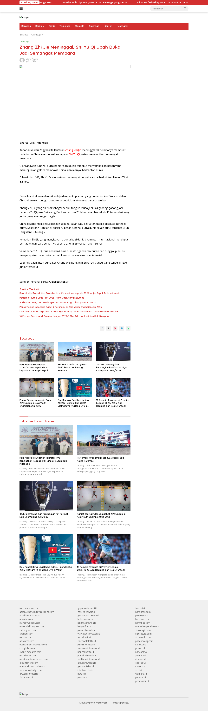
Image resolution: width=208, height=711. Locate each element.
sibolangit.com (143, 630)
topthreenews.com (29, 608)
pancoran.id (141, 651)
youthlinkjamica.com (30, 615)
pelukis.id (140, 648)
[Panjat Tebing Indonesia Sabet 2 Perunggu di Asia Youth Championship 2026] (37, 387)
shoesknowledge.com (31, 670)
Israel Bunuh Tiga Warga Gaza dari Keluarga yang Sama (77, 2)
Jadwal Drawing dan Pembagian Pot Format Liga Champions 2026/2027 (59, 302)
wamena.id (141, 673)
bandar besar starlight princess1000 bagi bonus (160, 43)
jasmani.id (140, 655)
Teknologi (64, 26)
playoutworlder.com (30, 622)
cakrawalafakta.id (87, 641)
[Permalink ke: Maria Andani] (22, 60)
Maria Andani (32, 59)
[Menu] (22, 8)
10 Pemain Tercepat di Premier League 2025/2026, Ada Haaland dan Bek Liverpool (64, 316)
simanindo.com (143, 637)
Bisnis (52, 26)
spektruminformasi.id (89, 659)
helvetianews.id (85, 619)
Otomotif (79, 26)
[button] (185, 8)
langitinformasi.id (86, 626)
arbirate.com (26, 619)
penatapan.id (142, 681)
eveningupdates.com (30, 651)
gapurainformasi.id (87, 608)
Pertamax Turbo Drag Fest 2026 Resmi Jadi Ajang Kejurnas (52, 297)
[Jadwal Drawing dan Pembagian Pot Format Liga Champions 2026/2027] (113, 352)
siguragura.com (143, 633)
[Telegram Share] (121, 328)
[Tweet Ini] (108, 328)
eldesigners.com (28, 630)
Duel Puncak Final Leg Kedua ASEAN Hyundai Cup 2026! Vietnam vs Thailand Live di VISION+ (69, 311)
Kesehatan (122, 26)
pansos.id (82, 677)
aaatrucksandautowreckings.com (37, 611)
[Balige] (24, 17)
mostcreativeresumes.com (34, 659)
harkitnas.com (142, 622)
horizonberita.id (86, 651)
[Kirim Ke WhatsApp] (128, 328)
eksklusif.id (141, 662)
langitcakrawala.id (87, 622)
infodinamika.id (85, 670)
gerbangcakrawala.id (88, 615)
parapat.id (140, 677)
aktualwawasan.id (87, 662)
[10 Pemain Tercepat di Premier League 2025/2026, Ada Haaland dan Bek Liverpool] (113, 387)
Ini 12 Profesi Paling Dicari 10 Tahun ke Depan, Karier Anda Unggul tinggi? (161, 2)
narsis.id (82, 673)
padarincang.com (144, 641)
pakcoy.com (141, 615)
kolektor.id (140, 644)
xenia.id (139, 670)
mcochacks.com (28, 655)
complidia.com (27, 648)
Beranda (26, 26)
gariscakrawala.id (86, 611)
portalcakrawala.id (87, 655)
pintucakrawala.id (87, 630)
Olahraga (94, 26)
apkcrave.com (27, 641)
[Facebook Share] (102, 328)
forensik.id (140, 608)
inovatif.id (140, 666)
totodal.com (26, 637)
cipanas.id (140, 659)
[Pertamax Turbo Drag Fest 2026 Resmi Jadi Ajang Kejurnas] (75, 352)
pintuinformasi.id (86, 644)
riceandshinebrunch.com (32, 666)
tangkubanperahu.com (147, 626)
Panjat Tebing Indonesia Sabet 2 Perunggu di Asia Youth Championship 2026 (61, 307)
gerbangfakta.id (86, 666)
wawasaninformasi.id (89, 648)
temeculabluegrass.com (32, 626)
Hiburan (108, 26)
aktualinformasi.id (29, 673)
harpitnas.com (142, 619)
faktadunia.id (26, 677)
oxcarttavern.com (29, 662)
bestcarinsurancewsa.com (33, 644)
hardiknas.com (143, 611)
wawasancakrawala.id (89, 633)
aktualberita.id (85, 637)
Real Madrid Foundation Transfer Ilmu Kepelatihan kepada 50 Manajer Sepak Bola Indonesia (70, 293)
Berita (38, 26)
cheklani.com (26, 633)
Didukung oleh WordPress (93, 702)
